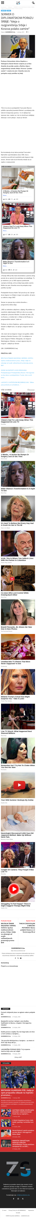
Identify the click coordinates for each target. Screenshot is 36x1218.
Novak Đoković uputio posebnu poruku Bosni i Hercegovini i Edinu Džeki (23, 1132)
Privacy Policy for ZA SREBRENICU (17, 1210)
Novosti (10, 7)
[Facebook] (15, 958)
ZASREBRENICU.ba (10, 32)
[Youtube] (21, 958)
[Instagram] (18, 1199)
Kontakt (18, 1212)
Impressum (31, 1210)
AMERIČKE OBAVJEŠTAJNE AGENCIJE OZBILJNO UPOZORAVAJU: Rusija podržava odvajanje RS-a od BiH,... (23, 1143)
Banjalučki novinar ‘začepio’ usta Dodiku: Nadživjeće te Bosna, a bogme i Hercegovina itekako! (16, 1023)
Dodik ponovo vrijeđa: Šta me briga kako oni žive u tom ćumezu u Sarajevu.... (18, 1033)
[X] (18, 958)
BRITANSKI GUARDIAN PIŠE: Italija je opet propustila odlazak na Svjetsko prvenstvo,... (17, 1092)
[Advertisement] (18, 91)
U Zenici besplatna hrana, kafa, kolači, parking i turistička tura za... (23, 1122)
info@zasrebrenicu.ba (23, 1195)
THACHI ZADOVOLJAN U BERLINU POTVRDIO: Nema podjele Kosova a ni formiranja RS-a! (27, 927)
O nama (4, 1210)
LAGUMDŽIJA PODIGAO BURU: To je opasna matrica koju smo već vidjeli (15, 1050)
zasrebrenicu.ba (25, 1215)
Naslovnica (3, 7)
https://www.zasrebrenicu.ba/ (18, 950)
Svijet (9, 10)
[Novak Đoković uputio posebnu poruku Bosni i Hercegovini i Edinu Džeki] (6, 1133)
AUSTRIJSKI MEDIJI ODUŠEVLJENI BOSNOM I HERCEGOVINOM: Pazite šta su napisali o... (23, 1112)
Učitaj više (17, 1057)
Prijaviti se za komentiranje (9, 966)
